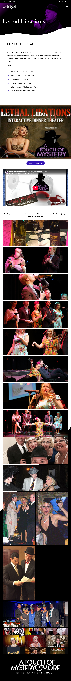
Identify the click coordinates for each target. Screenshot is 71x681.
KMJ (55, 678)
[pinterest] (59, 1)
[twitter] (56, 1)
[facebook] (54, 1)
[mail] (67, 1)
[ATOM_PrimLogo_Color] (10, 5)
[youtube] (65, 1)
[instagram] (62, 1)
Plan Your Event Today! (9, 1)
